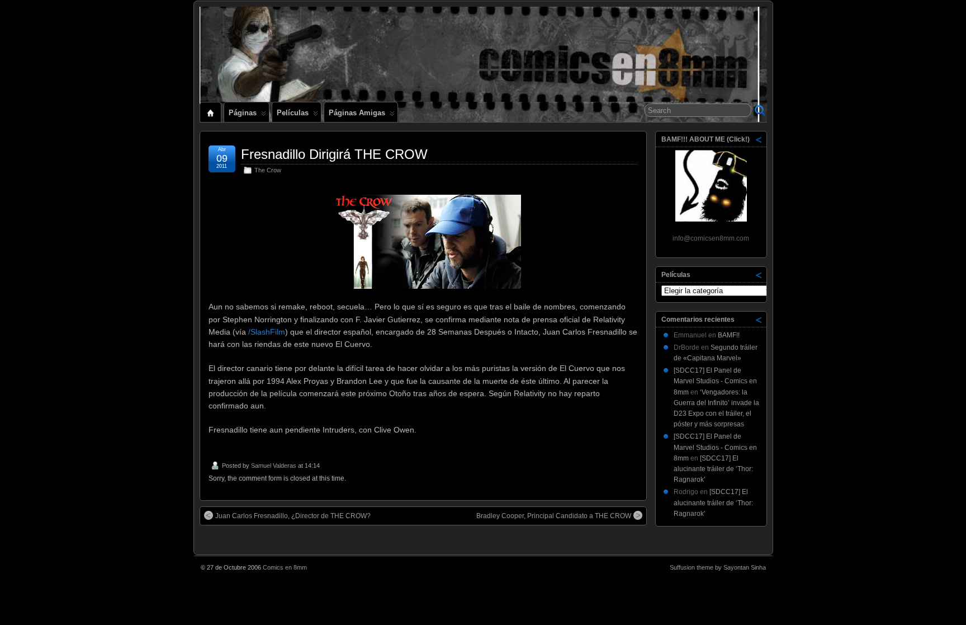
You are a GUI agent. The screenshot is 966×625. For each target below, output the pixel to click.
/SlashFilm (266, 331)
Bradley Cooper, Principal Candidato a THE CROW (553, 516)
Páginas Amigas (357, 113)
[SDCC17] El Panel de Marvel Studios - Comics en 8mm (715, 381)
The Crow (267, 170)
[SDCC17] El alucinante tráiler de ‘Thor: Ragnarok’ (713, 468)
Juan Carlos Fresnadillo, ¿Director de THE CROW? (293, 516)
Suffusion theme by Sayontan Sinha (718, 567)
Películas (293, 113)
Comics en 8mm (285, 567)
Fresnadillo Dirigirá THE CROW (334, 154)
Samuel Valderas (273, 465)
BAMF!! (729, 335)
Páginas (243, 113)
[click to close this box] (759, 139)
